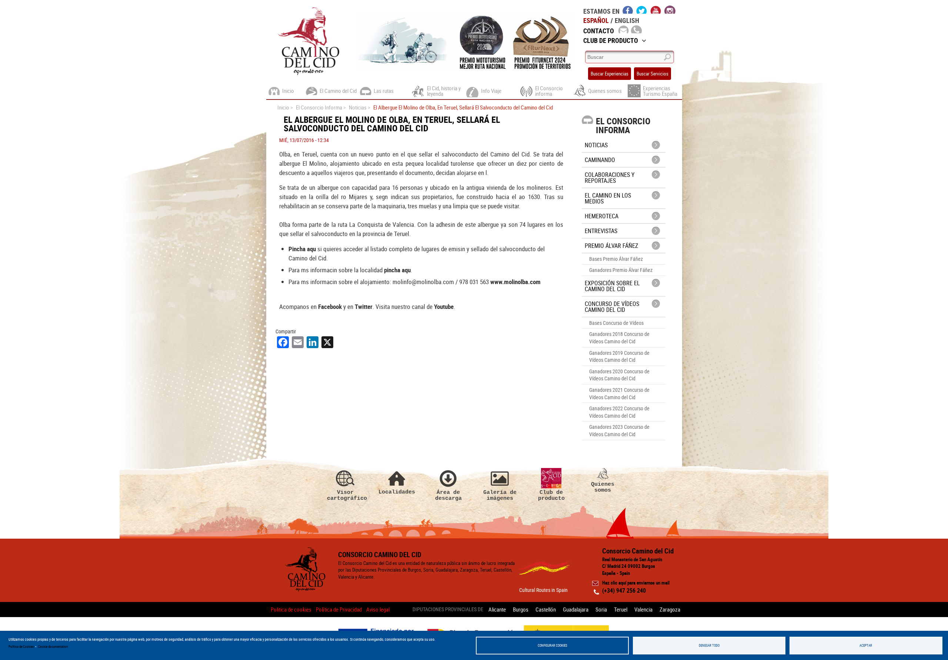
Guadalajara (575, 609)
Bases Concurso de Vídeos (616, 322)
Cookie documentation (53, 646)
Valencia (643, 609)
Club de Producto (610, 40)
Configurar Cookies (552, 645)
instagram (669, 10)
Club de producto (551, 495)
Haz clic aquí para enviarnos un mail (636, 582)
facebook (627, 10)
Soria (601, 609)
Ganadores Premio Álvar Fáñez (620, 269)
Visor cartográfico (345, 495)
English (627, 20)
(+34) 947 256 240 (624, 590)
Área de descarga (448, 495)
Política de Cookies (21, 646)
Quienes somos (602, 487)
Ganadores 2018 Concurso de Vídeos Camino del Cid (619, 337)
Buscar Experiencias (609, 73)
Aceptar (865, 645)
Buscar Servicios (652, 73)
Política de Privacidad (339, 609)
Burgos (520, 609)
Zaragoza (670, 609)
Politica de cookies (291, 609)
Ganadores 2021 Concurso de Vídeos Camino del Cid (619, 393)
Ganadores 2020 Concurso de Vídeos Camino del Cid (619, 375)
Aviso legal (378, 609)
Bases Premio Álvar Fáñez (616, 258)
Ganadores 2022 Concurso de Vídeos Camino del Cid (619, 412)
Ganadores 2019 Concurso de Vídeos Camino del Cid (619, 356)
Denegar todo (709, 645)
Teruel (620, 609)
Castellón (545, 609)
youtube (655, 10)
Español (596, 20)
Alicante (497, 609)
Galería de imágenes (500, 495)
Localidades (396, 492)
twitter (641, 10)
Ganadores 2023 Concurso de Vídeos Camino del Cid (619, 430)
